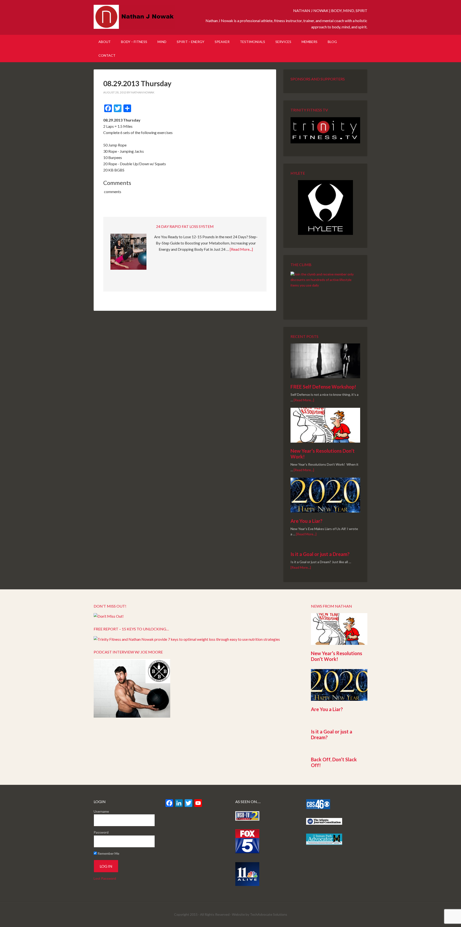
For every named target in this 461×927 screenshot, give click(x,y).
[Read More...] (241, 249)
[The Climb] (325, 289)
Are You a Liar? (306, 521)
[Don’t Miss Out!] (109, 616)
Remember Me (108, 853)
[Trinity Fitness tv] (325, 130)
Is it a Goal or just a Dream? (320, 554)
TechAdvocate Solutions (268, 914)
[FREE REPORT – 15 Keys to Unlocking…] (187, 639)
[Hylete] (325, 207)
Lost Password (105, 878)
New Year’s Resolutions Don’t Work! (336, 656)
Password (101, 832)
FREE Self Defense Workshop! (323, 387)
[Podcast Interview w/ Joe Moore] (132, 716)
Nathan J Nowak (134, 17)
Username (101, 811)
